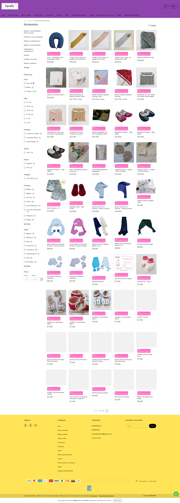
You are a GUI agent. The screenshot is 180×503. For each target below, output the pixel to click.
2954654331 (96, 430)
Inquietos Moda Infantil (131, 15)
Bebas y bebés (26, 15)
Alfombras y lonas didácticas (33, 37)
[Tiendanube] (149, 496)
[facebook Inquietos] (30, 425)
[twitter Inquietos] (35, 425)
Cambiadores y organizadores (29, 50)
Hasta (33, 275)
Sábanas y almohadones (32, 41)
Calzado (26, 55)
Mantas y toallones (30, 63)
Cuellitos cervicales (30, 59)
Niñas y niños (38, 15)
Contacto (59, 15)
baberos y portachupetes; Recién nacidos (32, 32)
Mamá (119, 15)
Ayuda (91, 15)
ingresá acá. (93, 496)
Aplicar (41, 279)
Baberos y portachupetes (32, 45)
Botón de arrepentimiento (106, 496)
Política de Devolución (79, 15)
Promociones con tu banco (105, 15)
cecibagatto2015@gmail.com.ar (102, 434)
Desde (26, 275)
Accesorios (49, 15)
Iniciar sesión (143, 481)
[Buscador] (166, 6)
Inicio (3, 15)
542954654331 (97, 426)
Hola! (67, 15)
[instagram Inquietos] (25, 425)
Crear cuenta (152, 481)
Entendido (117, 500)
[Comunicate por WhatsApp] (176, 494)
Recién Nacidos (13, 15)
